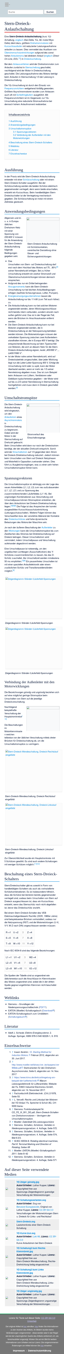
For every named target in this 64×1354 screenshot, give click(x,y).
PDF (41, 1007)
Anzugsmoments (16, 286)
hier (25, 1326)
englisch (19, 39)
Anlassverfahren (21, 64)
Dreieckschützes (17, 519)
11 (35, 864)
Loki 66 (36, 1236)
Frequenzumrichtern (14, 88)
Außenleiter (47, 527)
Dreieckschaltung (32, 58)
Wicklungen (14, 530)
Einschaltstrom (20, 451)
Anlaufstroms (17, 55)
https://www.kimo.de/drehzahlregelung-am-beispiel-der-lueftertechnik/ (34, 1079)
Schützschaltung (31, 179)
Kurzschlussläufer (13, 46)
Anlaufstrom (10, 416)
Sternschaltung (32, 67)
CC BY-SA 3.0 (46, 1209)
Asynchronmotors (13, 420)
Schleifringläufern (24, 94)
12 (38, 864)
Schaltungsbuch (17, 1016)
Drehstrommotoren (39, 42)
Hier (36, 1326)
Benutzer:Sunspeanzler (28, 1206)
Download (47, 1010)
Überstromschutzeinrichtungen (19, 52)
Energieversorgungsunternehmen (24, 295)
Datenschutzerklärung (39, 1350)
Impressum (19, 1350)
